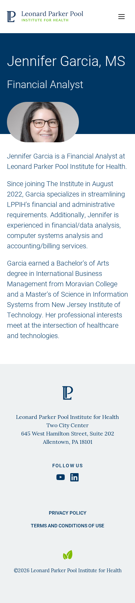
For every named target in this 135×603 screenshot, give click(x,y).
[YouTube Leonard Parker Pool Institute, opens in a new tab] (60, 477)
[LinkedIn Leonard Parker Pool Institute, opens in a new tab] (74, 477)
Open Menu (121, 16)
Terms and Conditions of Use (67, 525)
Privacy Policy (68, 512)
